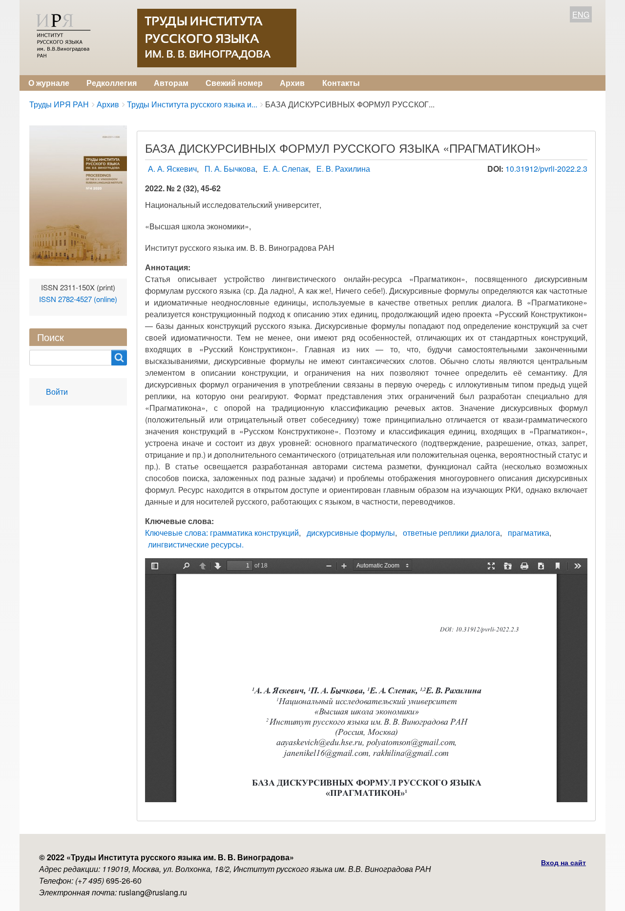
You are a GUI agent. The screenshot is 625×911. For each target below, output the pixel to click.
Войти (57, 391)
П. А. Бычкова (230, 168)
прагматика (528, 532)
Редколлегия (111, 82)
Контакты (341, 82)
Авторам (171, 82)
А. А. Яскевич (172, 168)
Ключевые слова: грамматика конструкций (222, 532)
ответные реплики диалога (451, 532)
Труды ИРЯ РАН (59, 104)
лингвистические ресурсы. (196, 544)
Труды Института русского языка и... (192, 104)
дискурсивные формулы (351, 532)
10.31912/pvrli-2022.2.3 (546, 168)
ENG (580, 14)
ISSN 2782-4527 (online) (78, 299)
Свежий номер (234, 82)
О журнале (48, 82)
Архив (292, 82)
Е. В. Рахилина (343, 168)
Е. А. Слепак (286, 168)
